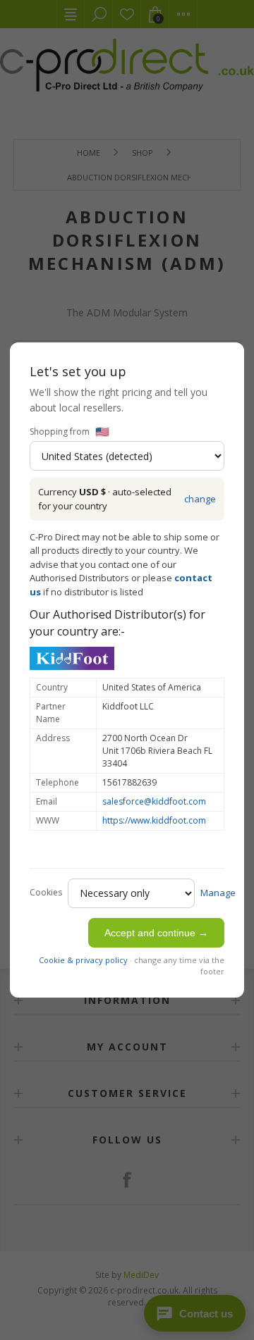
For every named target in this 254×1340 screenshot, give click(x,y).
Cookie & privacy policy (83, 960)
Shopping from (60, 432)
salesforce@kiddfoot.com (154, 801)
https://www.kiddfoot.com (154, 820)
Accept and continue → (156, 932)
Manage (218, 892)
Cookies (46, 892)
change (200, 498)
